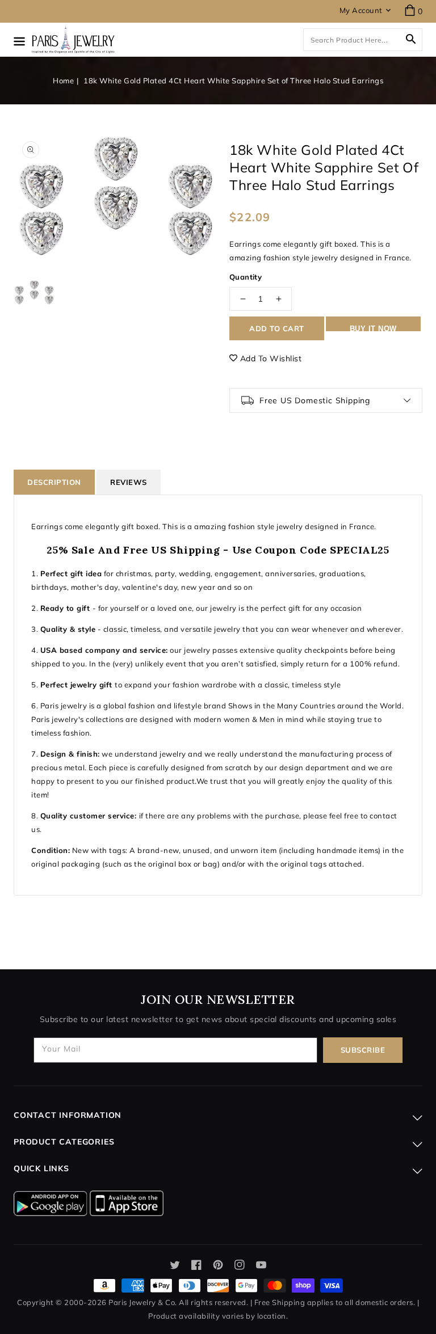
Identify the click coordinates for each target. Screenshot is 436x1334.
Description (54, 482)
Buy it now (373, 327)
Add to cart (276, 328)
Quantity (245, 276)
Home (63, 80)
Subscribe (363, 1049)
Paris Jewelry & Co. (142, 1302)
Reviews (128, 482)
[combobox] (362, 39)
